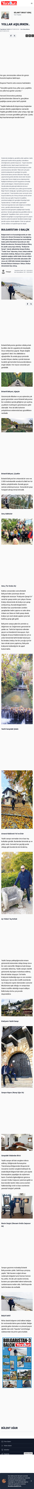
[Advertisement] (17, 54)
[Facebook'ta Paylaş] (11, 35)
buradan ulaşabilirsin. (14, 1486)
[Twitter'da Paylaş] (14, 35)
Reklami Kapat (28, 1453)
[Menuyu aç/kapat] (32, 3)
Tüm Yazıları (17, 15)
